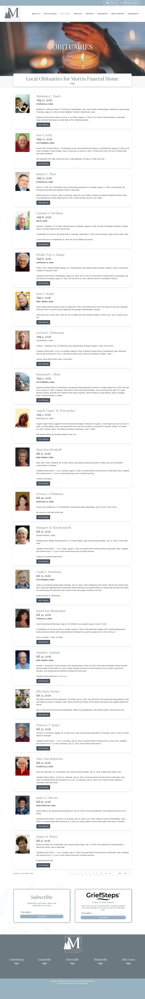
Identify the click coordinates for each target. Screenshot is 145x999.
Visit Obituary (43, 125)
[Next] (130, 873)
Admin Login (83, 983)
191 (125, 873)
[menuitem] (37, 14)
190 (119, 873)
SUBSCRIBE (41, 916)
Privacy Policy (62, 983)
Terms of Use (73, 983)
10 (110, 873)
